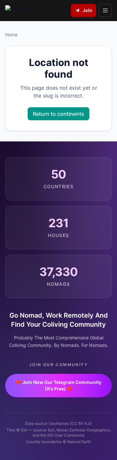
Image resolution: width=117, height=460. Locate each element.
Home (11, 34)
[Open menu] (105, 10)
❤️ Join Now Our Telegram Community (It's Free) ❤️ (58, 385)
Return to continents (58, 114)
